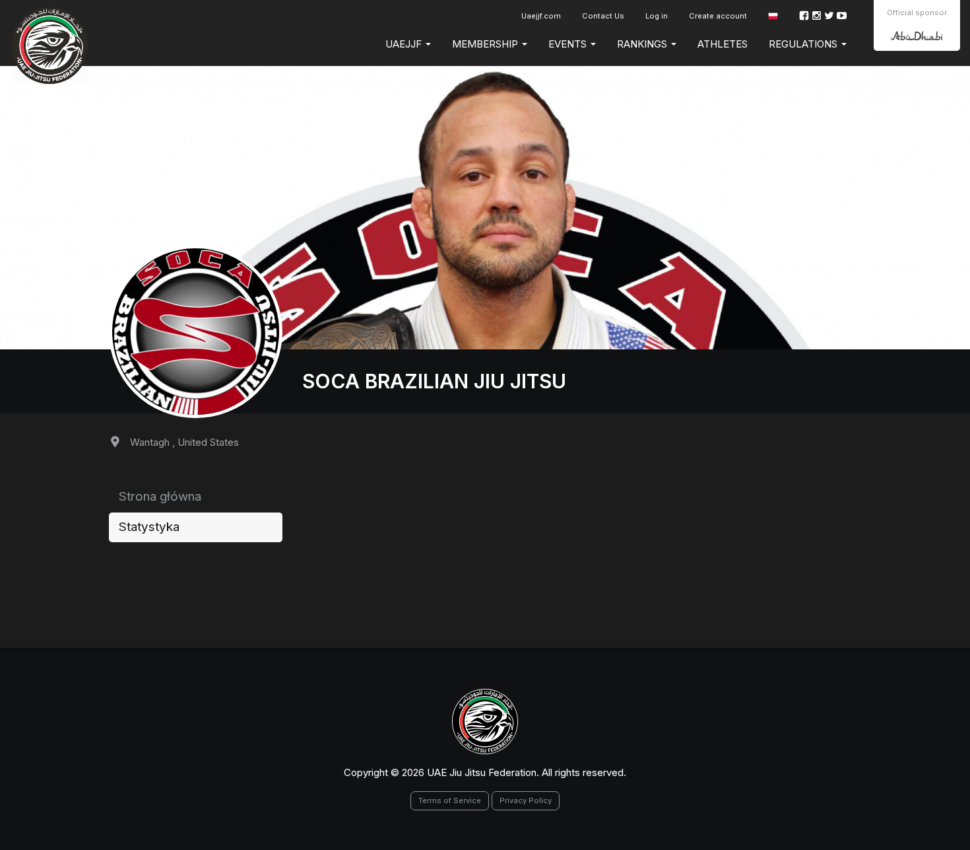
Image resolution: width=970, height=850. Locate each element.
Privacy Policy (526, 800)
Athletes (722, 44)
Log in (656, 15)
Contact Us (603, 15)
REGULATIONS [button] (804, 44)
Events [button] (568, 44)
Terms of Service (449, 800)
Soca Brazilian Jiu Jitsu (434, 381)
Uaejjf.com (541, 15)
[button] (773, 16)
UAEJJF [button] (404, 44)
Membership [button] (486, 44)
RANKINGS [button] (643, 44)
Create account (718, 15)
